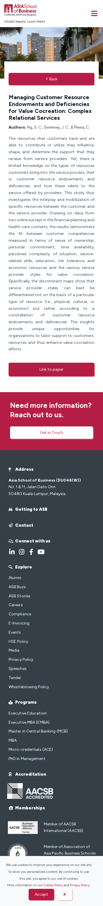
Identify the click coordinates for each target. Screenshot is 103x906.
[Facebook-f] (31, 552)
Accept (41, 894)
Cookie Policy (53, 885)
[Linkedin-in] (12, 552)
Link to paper (51, 369)
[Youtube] (41, 552)
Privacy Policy (80, 885)
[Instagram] (21, 552)
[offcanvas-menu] (94, 13)
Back (53, 79)
